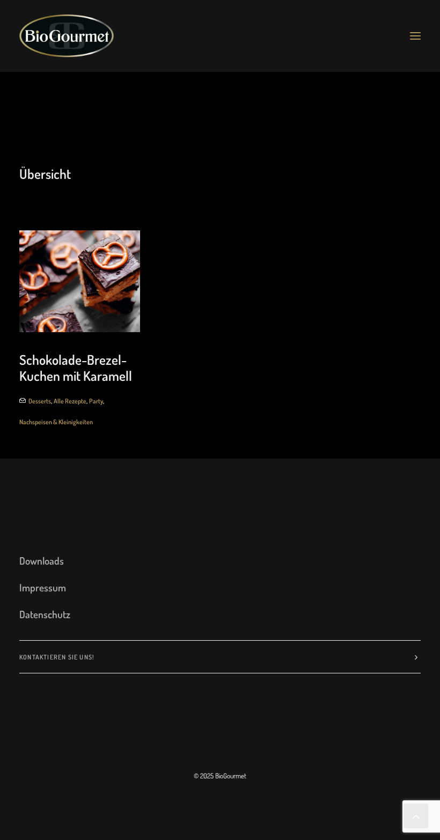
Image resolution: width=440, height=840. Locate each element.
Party (96, 401)
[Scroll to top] (416, 813)
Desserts (39, 401)
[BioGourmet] (66, 35)
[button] (415, 36)
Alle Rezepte (70, 401)
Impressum (42, 587)
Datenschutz (44, 614)
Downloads (41, 560)
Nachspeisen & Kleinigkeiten (56, 422)
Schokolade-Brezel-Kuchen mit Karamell (75, 367)
